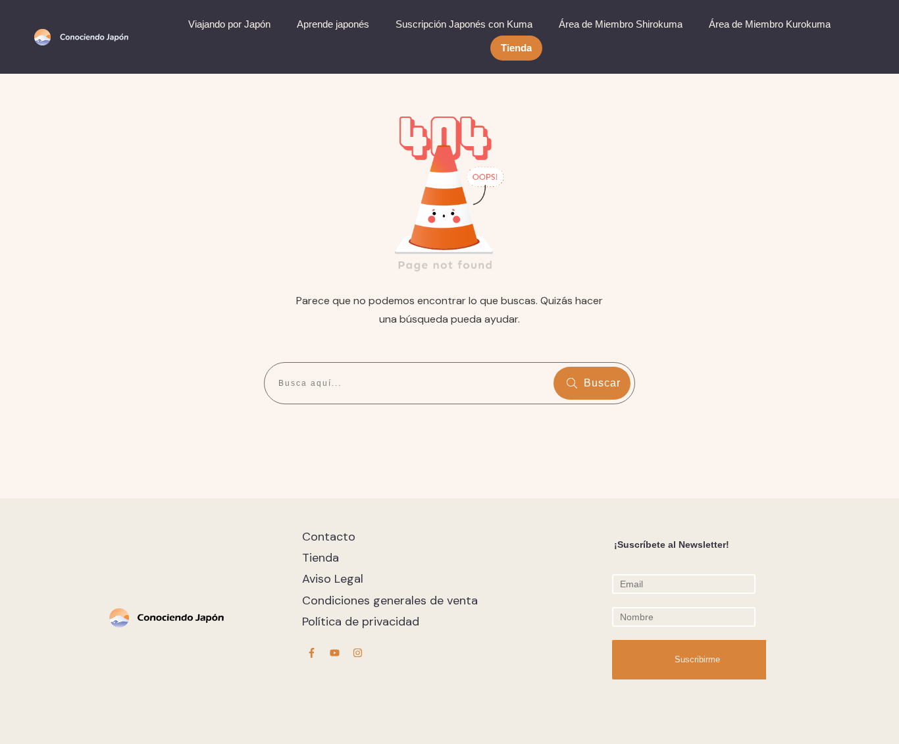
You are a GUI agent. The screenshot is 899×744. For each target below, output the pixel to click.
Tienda (320, 558)
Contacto (328, 537)
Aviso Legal (332, 579)
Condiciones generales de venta (390, 600)
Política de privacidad (360, 621)
